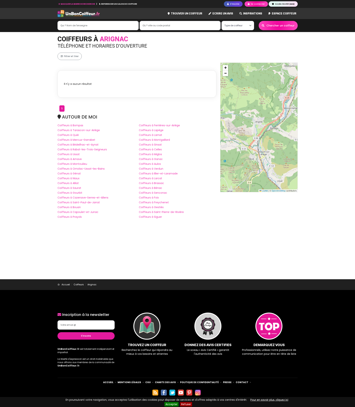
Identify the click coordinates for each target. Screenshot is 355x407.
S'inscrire (86, 335)
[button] (225, 68)
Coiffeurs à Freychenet (154, 202)
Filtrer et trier (71, 56)
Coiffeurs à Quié (68, 135)
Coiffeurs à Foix (149, 197)
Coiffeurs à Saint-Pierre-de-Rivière (161, 212)
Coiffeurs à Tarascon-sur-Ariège (79, 130)
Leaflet (264, 190)
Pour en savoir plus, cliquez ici (269, 400)
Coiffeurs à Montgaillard (154, 140)
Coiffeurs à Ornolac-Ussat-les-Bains (81, 169)
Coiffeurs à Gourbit (70, 193)
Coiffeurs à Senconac (153, 193)
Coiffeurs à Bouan (69, 207)
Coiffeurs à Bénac (150, 188)
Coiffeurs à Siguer (150, 217)
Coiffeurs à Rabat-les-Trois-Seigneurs (82, 149)
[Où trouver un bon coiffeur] (79, 13)
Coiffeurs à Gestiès (151, 207)
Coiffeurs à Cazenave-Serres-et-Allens (83, 197)
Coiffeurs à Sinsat (150, 144)
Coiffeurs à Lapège (151, 130)
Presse (227, 382)
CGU (148, 382)
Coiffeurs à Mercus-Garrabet (76, 140)
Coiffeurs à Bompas (70, 125)
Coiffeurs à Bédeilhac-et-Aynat (78, 144)
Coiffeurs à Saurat (69, 188)
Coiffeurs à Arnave (70, 159)
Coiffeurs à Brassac (151, 183)
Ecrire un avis (222, 13)
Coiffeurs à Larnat (150, 135)
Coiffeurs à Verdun (151, 169)
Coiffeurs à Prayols (70, 217)
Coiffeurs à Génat (69, 173)
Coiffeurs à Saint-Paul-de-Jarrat (79, 202)
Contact (242, 382)
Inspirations (252, 13)
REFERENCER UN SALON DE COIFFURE (119, 4)
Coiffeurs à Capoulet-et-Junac (78, 212)
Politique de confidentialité (199, 382)
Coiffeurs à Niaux (69, 178)
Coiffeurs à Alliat (68, 183)
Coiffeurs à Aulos (150, 164)
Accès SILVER (285, 3)
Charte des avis (165, 382)
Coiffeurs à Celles (150, 149)
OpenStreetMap (279, 190)
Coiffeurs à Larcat (150, 178)
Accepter (171, 404)
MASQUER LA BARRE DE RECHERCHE (77, 4)
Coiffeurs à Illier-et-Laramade (158, 173)
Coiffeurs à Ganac (151, 159)
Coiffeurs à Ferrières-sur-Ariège (159, 125)
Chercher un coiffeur (280, 25)
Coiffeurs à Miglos (150, 154)
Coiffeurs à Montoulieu (72, 164)
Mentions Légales (129, 382)
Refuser (186, 404)
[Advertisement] (177, 251)
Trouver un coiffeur (186, 13)
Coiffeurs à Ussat (69, 154)
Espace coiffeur (283, 13)
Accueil (108, 382)
